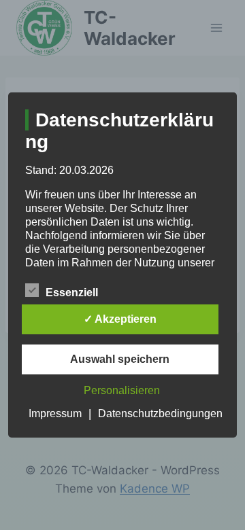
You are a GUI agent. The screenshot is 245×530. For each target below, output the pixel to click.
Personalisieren (122, 390)
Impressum (55, 413)
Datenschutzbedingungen (160, 413)
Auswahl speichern (119, 359)
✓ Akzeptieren (120, 319)
